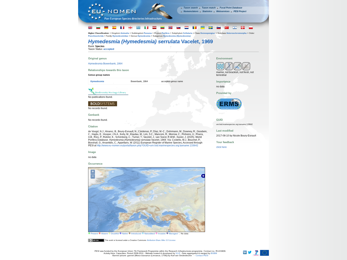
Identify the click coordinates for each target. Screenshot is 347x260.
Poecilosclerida (96, 36)
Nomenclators (191, 11)
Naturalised (149, 233)
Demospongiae (207, 33)
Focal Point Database (231, 7)
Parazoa (148, 33)
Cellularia (187, 33)
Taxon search (191, 7)
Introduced (136, 233)
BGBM (214, 253)
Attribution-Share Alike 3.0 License (161, 240)
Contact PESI (202, 255)
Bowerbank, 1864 (105, 63)
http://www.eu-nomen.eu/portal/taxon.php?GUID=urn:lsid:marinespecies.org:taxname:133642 (147, 145)
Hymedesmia (144, 36)
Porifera (165, 33)
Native (125, 233)
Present (94, 233)
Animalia (124, 33)
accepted (108, 49)
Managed (173, 233)
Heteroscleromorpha (237, 33)
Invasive (162, 233)
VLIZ (178, 253)
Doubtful (115, 233)
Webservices (223, 11)
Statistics (207, 11)
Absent (104, 233)
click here (221, 147)
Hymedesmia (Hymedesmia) (177, 36)
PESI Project (240, 11)
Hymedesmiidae (120, 36)
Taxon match (209, 7)
